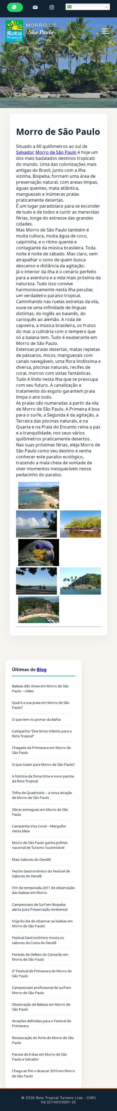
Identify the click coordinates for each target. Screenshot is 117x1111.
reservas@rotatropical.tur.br (35, 7)
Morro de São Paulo (55, 152)
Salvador (24, 152)
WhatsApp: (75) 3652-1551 (15, 7)
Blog (42, 669)
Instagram (52, 7)
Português (88, 7)
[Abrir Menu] (105, 31)
